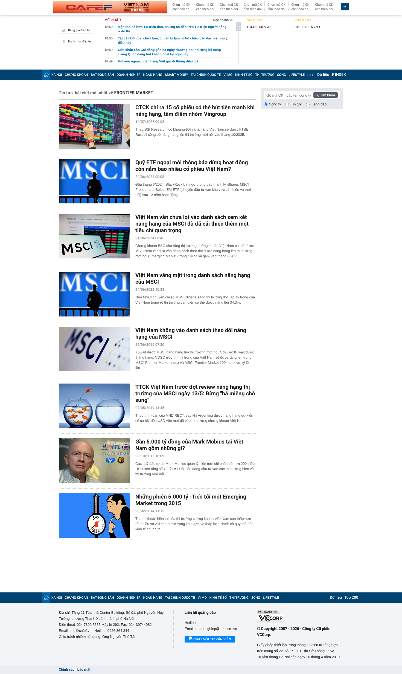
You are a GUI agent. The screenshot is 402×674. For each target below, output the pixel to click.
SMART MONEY (176, 75)
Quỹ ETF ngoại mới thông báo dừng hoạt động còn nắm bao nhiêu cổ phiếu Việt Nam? (191, 165)
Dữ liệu (323, 75)
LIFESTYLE (297, 75)
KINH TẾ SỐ (243, 75)
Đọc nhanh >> (223, 20)
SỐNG (281, 75)
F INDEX (339, 75)
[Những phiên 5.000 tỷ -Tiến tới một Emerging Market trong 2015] (94, 515)
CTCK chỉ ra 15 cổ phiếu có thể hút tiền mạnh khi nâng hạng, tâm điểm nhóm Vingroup (195, 110)
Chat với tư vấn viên (212, 639)
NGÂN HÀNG (152, 75)
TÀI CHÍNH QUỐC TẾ (206, 75)
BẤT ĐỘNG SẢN (102, 75)
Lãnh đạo (319, 104)
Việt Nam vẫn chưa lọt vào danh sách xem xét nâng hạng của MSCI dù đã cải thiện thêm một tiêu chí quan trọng (192, 224)
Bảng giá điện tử (79, 30)
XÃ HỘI (56, 75)
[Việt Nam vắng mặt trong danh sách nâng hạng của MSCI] (94, 294)
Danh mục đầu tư (79, 41)
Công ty (275, 104)
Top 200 (351, 597)
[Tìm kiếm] (325, 95)
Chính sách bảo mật (74, 670)
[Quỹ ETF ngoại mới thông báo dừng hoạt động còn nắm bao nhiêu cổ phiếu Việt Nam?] (94, 181)
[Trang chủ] (46, 75)
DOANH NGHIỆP (129, 75)
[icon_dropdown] (345, 7)
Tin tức (296, 104)
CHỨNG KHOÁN (76, 75)
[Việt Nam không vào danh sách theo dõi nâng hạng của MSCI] (94, 349)
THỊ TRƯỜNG (264, 75)
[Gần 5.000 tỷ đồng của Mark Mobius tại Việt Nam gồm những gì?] (94, 460)
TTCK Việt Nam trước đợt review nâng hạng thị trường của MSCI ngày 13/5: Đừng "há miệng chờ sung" (195, 393)
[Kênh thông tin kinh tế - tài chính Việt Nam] (110, 7)
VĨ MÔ (227, 75)
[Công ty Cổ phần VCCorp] (300, 616)
